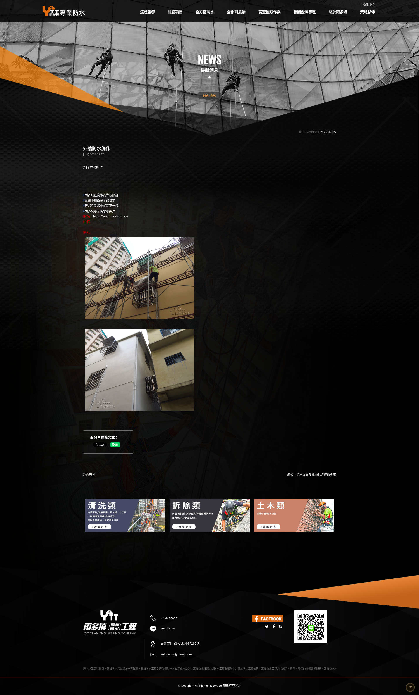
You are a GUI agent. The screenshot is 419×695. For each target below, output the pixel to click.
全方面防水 (205, 12)
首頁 (301, 132)
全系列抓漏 (236, 12)
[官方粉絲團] (267, 618)
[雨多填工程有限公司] (64, 10)
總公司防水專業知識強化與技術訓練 (311, 474)
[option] (125, 515)
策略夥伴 (367, 12)
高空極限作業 (269, 12)
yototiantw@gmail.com (176, 654)
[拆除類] (125, 515)
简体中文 (369, 4)
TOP (410, 687)
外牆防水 (89, 167)
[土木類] (210, 515)
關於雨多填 (338, 12)
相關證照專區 (305, 12)
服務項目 (175, 12)
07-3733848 (168, 617)
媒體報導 (147, 12)
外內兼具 (89, 474)
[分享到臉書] (274, 626)
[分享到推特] (267, 626)
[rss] (280, 626)
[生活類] (294, 515)
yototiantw (167, 628)
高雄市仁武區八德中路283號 (179, 643)
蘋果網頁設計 (232, 685)
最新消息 (209, 95)
